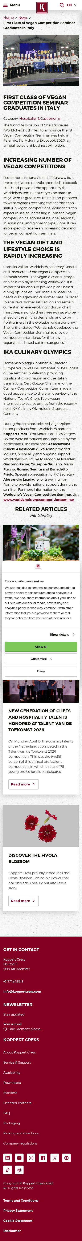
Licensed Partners (17, 1103)
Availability (11, 1073)
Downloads (12, 1083)
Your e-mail (12, 1024)
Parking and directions (21, 1133)
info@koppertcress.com (22, 991)
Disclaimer (12, 1231)
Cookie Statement (17, 1221)
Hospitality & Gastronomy (40, 119)
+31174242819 (13, 981)
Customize (39, 659)
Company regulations (20, 1143)
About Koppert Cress (19, 1052)
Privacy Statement (18, 1211)
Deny (41, 671)
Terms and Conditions (20, 1200)
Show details (59, 634)
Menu (15, 5)
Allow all (41, 647)
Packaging (11, 1123)
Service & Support (17, 1062)
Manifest (10, 1093)
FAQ (6, 1113)
